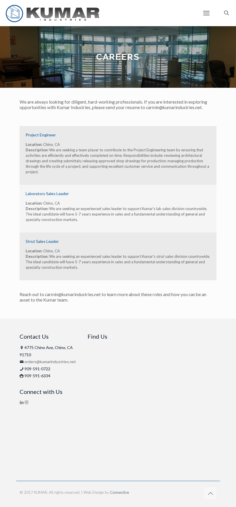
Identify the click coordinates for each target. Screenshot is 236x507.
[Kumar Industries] (52, 13)
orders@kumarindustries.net (50, 361)
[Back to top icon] (210, 493)
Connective (119, 492)
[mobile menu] (206, 13)
